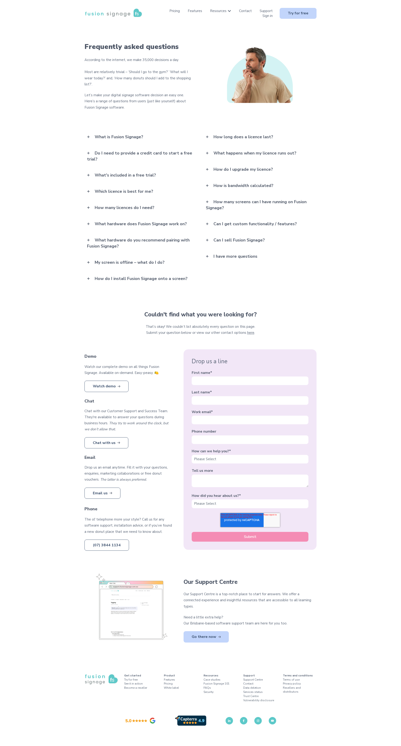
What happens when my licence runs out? (254, 153)
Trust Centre (251, 696)
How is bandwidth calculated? (243, 185)
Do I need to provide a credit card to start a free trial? (139, 156)
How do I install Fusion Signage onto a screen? (141, 278)
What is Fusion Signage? (119, 137)
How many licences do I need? (124, 207)
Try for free (298, 13)
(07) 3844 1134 (107, 545)
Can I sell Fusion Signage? (239, 240)
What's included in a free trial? (125, 175)
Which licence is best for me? (124, 191)
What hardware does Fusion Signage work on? (141, 224)
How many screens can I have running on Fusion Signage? (256, 205)
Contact (245, 11)
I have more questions (235, 256)
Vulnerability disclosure (258, 700)
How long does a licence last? (243, 137)
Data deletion (252, 688)
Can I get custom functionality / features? (255, 224)
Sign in (267, 15)
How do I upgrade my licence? (243, 169)
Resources (218, 11)
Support (266, 11)
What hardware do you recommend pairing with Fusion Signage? (138, 243)
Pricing (174, 11)
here (250, 332)
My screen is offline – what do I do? (130, 262)
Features (195, 11)
